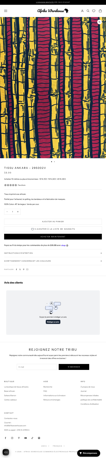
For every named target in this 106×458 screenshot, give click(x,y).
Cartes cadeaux (10, 400)
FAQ (45, 391)
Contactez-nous (10, 418)
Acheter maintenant (52, 237)
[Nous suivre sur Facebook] (5, 438)
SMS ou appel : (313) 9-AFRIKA (16, 430)
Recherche (47, 387)
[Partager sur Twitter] (20, 269)
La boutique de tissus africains (16, 387)
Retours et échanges (51, 400)
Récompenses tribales (90, 395)
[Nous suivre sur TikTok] (32, 438)
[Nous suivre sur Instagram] (12, 438)
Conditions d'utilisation (90, 404)
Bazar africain (9, 391)
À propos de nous (88, 387)
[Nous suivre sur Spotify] (39, 438)
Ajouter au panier (53, 221)
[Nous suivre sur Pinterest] (19, 438)
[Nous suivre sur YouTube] (25, 438)
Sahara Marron (10, 395)
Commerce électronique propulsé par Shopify (67, 452)
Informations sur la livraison (54, 395)
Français (57, 446)
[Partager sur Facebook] (16, 269)
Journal (83, 391)
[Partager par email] (27, 269)
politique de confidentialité (91, 400)
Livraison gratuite (45, 2)
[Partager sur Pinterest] (24, 269)
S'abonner (74, 367)
